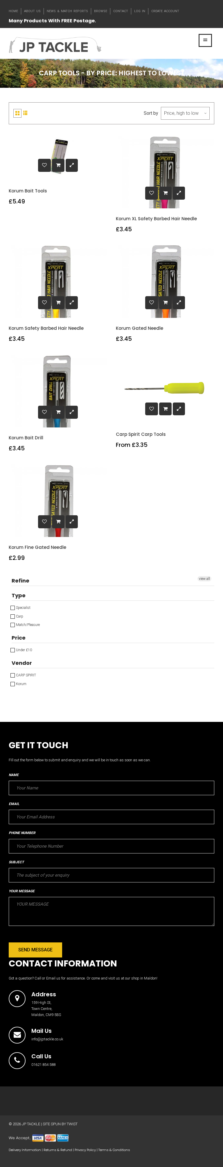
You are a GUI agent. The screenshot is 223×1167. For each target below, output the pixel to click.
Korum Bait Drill (26, 438)
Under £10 (23, 650)
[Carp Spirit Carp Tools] (165, 409)
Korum (20, 684)
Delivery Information (25, 1150)
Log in (139, 11)
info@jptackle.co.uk (47, 1039)
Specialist (22, 608)
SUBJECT (16, 862)
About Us (32, 11)
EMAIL (14, 804)
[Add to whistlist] (44, 165)
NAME (14, 775)
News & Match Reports (67, 11)
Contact (120, 11)
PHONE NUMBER (22, 833)
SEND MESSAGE (35, 950)
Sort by (151, 113)
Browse (100, 11)
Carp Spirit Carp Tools (141, 434)
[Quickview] (72, 165)
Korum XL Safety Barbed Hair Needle (156, 219)
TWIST (72, 1124)
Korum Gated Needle (139, 328)
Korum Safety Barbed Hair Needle (46, 328)
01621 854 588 (43, 1064)
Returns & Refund (58, 1150)
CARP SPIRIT (25, 675)
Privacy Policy (85, 1150)
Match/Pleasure (27, 625)
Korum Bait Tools (28, 191)
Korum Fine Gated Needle (37, 547)
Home (13, 11)
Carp (19, 616)
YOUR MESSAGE (22, 891)
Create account (165, 11)
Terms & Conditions (114, 1150)
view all (204, 579)
